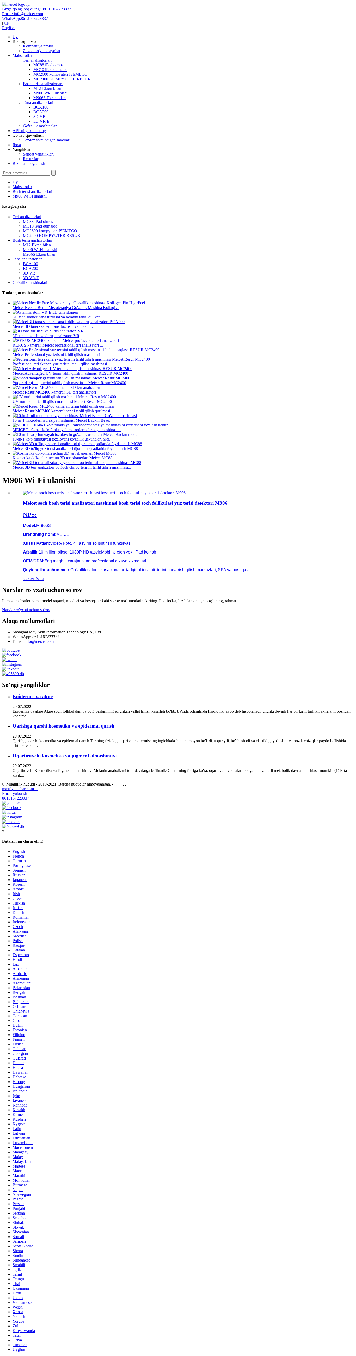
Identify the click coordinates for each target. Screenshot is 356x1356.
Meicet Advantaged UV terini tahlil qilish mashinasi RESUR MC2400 (70, 373)
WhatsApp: (25, 18)
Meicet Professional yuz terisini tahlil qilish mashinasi (56, 354)
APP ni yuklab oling (29, 130)
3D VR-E (41, 121)
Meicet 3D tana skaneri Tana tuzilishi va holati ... (53, 326)
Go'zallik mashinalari (40, 126)
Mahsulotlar (22, 55)
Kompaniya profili (38, 46)
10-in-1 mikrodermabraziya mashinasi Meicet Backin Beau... (62, 420)
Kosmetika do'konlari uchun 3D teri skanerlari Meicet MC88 (62, 458)
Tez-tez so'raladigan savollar (46, 140)
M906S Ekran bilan (49, 98)
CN (7, 23)
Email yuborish (14, 793)
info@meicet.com (39, 641)
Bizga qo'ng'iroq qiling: (36, 9)
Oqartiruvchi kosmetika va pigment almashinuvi (65, 755)
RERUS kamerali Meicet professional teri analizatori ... (58, 345)
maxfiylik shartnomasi (20, 789)
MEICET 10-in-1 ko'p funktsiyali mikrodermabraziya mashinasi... (67, 429)
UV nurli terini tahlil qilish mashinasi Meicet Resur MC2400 (62, 401)
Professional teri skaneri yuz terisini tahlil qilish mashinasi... (61, 364)
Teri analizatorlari (37, 60)
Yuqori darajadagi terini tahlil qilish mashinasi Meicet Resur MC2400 (69, 382)
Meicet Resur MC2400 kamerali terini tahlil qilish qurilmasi (61, 411)
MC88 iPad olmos (48, 65)
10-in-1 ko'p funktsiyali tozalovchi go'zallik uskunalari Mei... (62, 439)
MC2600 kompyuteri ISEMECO (60, 74)
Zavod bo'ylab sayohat (41, 51)
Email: (22, 13)
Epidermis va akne (33, 696)
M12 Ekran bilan (47, 88)
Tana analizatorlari (38, 102)
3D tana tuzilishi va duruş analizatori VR (46, 336)
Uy (15, 36)
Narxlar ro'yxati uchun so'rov (26, 610)
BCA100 (40, 107)
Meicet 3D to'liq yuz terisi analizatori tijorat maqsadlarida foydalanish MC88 (75, 448)
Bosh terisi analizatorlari (43, 83)
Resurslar (30, 159)
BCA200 (40, 112)
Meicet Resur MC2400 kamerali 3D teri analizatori (54, 392)
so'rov (28, 578)
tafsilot (38, 578)
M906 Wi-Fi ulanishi (50, 93)
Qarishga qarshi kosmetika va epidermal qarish (63, 726)
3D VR (39, 116)
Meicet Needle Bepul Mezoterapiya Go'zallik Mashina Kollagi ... (66, 307)
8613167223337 (15, 798)
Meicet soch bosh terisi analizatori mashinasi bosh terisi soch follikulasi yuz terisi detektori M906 (125, 503)
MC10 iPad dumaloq (50, 69)
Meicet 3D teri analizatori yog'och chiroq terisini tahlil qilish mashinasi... (72, 467)
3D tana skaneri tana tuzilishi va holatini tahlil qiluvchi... (59, 317)
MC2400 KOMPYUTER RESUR (62, 79)
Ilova (17, 144)
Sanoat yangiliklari (38, 154)
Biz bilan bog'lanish (29, 163)
